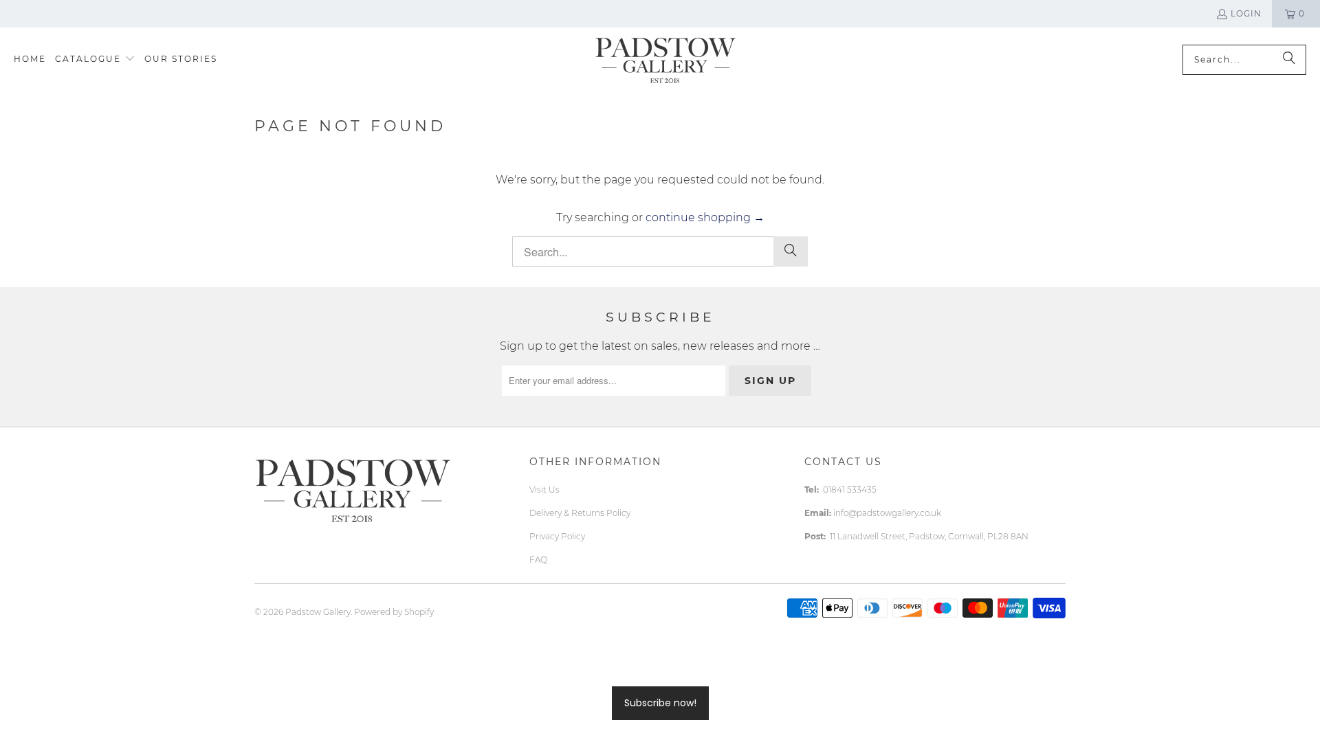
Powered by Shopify (394, 612)
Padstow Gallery (318, 612)
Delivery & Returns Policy (579, 513)
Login (1246, 13)
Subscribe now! (660, 703)
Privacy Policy (557, 536)
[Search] (1289, 60)
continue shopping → (705, 217)
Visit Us (544, 489)
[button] (95, 59)
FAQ (538, 559)
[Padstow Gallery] (665, 59)
